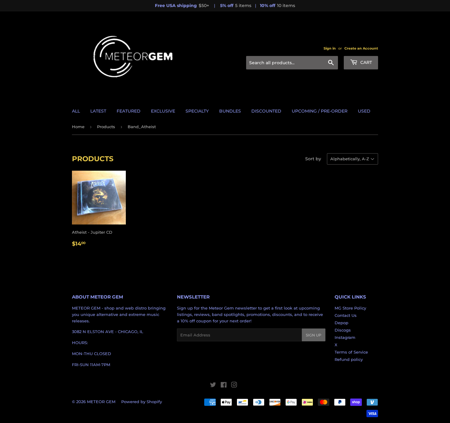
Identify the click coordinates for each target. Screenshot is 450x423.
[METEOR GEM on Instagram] (234, 385)
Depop (341, 322)
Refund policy (349, 359)
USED (364, 111)
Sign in (330, 48)
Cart (365, 62)
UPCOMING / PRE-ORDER (319, 111)
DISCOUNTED (266, 111)
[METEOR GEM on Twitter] (213, 385)
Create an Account (361, 48)
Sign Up (313, 335)
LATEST (98, 111)
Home (78, 126)
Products (106, 126)
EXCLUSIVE (163, 111)
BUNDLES (230, 111)
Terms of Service (351, 352)
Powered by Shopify (141, 401)
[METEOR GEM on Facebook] (223, 385)
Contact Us (346, 315)
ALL (76, 111)
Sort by (313, 158)
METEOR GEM (101, 401)
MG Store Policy (350, 308)
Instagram (345, 337)
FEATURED (129, 111)
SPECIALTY (197, 111)
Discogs (343, 330)
